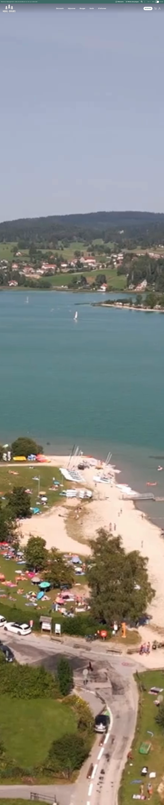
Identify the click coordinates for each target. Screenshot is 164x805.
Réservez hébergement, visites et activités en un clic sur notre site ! (19, 1)
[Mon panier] (155, 8)
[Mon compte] (159, 8)
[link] (157, 2)
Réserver (148, 8)
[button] (155, 8)
